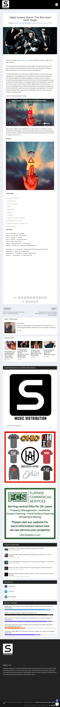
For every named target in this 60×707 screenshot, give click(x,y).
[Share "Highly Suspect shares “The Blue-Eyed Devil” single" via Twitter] (22, 297)
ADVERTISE (34, 705)
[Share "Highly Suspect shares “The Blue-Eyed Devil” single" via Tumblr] (27, 297)
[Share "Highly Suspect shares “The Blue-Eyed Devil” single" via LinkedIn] (33, 297)
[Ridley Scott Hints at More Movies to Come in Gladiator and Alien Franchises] (6, 568)
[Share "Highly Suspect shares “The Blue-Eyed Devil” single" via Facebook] (19, 297)
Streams (40, 23)
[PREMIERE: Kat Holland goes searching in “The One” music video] (10, 345)
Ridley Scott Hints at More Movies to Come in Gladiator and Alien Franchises (30, 567)
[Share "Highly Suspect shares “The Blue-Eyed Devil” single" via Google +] (24, 297)
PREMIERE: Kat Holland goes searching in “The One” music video (9, 355)
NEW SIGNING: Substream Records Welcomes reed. (50, 352)
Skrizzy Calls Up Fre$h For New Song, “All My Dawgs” (36, 353)
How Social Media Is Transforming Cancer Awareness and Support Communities (31, 561)
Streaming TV (27, 576)
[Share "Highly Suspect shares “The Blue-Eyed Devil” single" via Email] (42, 297)
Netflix (21, 576)
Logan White (17, 23)
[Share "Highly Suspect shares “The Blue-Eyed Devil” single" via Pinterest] (30, 297)
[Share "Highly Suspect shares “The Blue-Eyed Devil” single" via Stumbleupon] (39, 297)
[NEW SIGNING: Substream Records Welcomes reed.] (50, 344)
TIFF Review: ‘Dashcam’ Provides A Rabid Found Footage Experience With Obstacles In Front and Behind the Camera (28, 625)
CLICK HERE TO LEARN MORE (14, 426)
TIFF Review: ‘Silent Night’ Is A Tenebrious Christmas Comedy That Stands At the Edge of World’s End (29, 632)
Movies (22, 569)
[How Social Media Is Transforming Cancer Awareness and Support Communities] (6, 562)
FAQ (39, 705)
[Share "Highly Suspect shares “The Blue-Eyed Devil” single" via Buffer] (36, 297)
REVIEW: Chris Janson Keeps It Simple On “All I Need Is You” (20, 613)
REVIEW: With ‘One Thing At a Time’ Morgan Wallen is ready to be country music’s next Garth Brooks (28, 607)
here (20, 135)
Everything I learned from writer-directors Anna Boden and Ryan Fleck (23, 353)
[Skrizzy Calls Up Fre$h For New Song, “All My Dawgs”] (36, 345)
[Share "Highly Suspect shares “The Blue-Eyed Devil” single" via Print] (45, 297)
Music (32, 23)
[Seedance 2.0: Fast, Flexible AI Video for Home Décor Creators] (6, 549)
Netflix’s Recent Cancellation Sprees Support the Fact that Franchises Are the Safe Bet (31, 574)
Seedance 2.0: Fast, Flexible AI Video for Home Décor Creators (26, 548)
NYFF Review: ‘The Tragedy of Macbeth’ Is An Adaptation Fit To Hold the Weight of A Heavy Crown (28, 618)
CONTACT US (44, 705)
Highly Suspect (25, 60)
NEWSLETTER (27, 705)
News (35, 23)
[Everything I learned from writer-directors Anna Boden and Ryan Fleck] (23, 344)
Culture (18, 550)
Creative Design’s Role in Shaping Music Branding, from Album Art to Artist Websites (30, 555)
